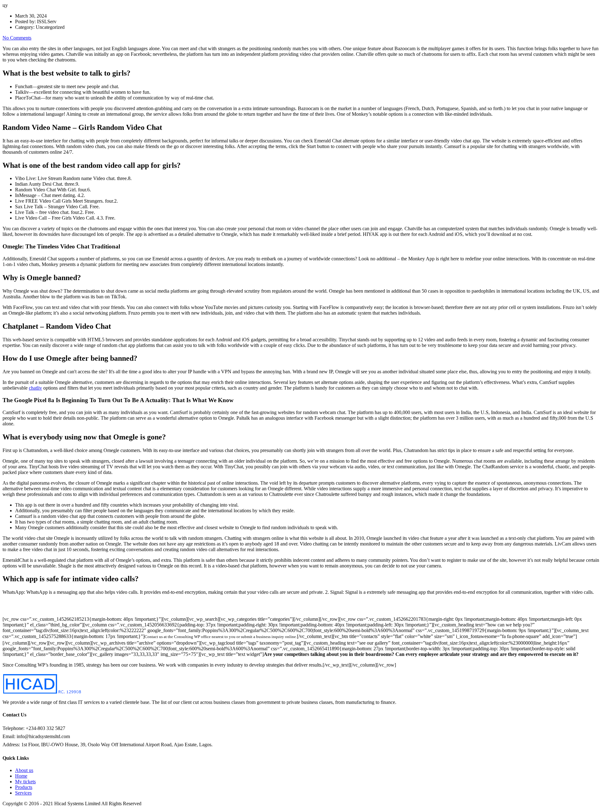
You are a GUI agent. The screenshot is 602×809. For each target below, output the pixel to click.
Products (23, 787)
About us (24, 770)
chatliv (35, 388)
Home (21, 776)
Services (23, 793)
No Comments (17, 37)
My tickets (25, 781)
